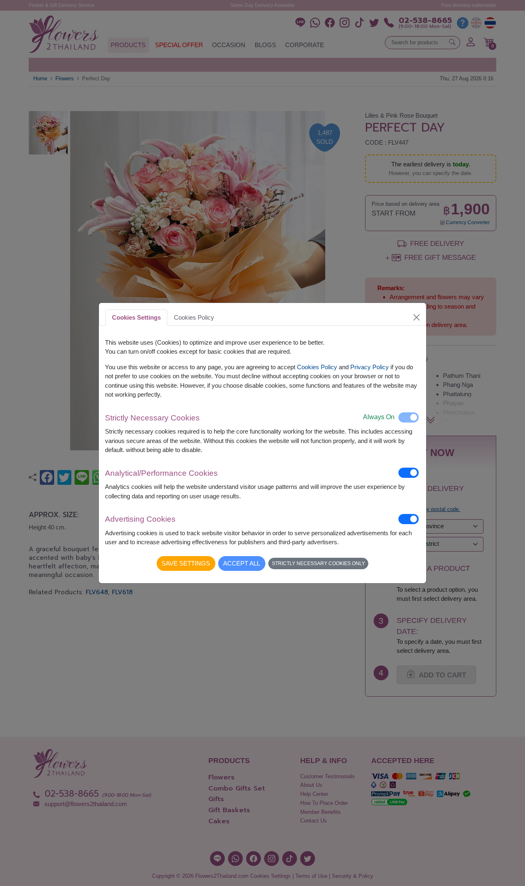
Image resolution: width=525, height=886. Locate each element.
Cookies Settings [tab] (136, 317)
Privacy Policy (369, 366)
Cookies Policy (317, 366)
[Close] (417, 317)
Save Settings (186, 563)
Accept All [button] (241, 563)
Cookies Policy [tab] (194, 317)
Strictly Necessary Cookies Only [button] (318, 563)
